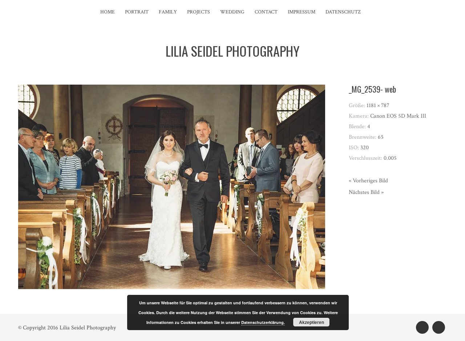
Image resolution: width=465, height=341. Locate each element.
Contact (266, 12)
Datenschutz (343, 12)
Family (168, 12)
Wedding (232, 12)
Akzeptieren (311, 322)
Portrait (137, 12)
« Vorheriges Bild (368, 180)
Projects (198, 12)
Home (107, 12)
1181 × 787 (378, 105)
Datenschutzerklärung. (263, 322)
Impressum (301, 12)
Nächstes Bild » (366, 192)
